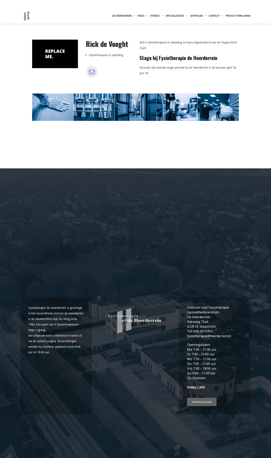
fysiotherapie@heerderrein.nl (246, 4)
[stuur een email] (91, 71)
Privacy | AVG (196, 387)
